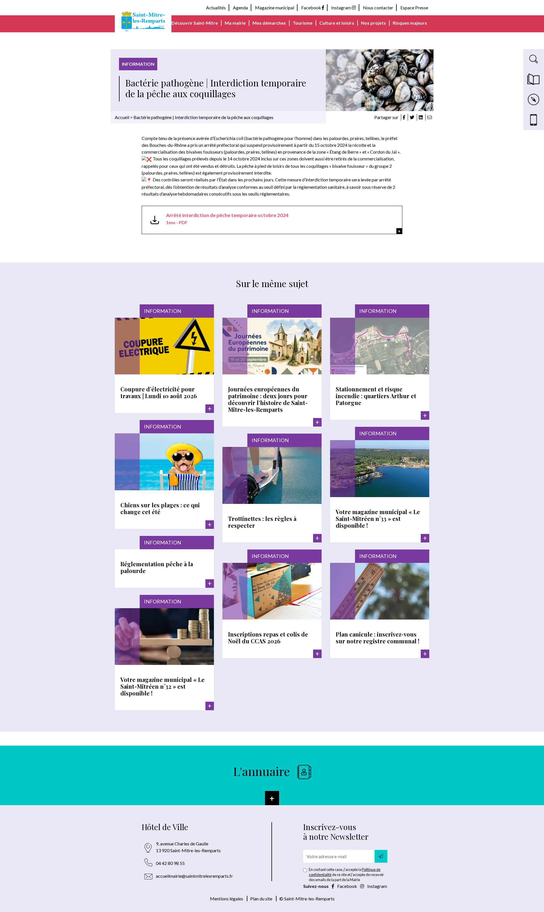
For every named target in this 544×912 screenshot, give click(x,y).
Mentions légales (226, 898)
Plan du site (261, 898)
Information (138, 64)
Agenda (240, 7)
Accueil (122, 117)
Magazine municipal (274, 7)
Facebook (311, 7)
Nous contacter (378, 7)
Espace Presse (414, 7)
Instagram (341, 7)
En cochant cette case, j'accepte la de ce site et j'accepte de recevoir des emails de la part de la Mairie (346, 874)
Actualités (216, 7)
